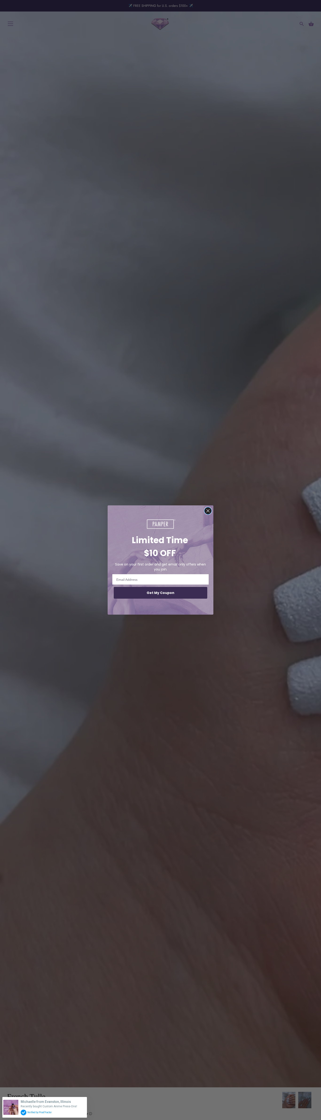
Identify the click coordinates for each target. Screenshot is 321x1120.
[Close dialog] (207, 510)
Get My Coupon (160, 592)
